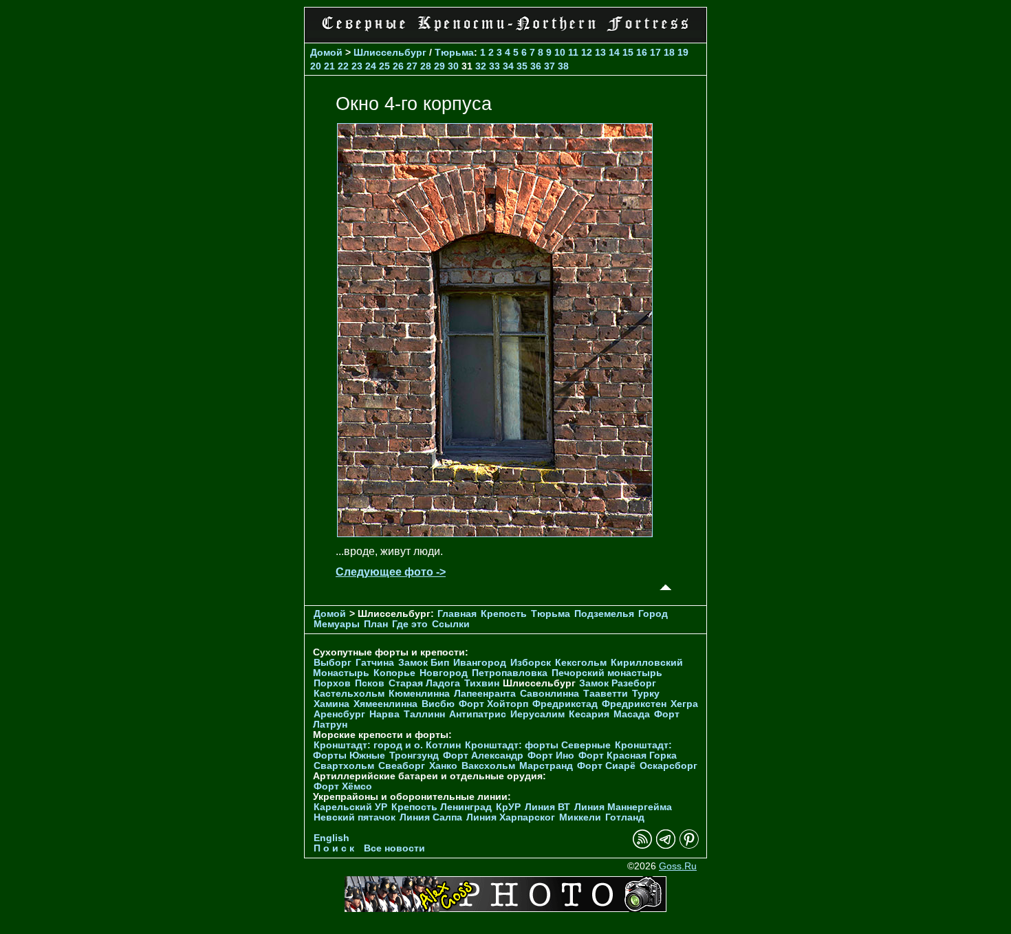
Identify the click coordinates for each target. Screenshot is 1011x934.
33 (494, 66)
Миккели (580, 817)
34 (508, 66)
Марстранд (546, 766)
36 (535, 66)
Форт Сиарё (606, 766)
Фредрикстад (565, 704)
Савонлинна (549, 693)
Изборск (530, 663)
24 (370, 66)
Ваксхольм (488, 766)
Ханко (443, 766)
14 (614, 52)
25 (384, 66)
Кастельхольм (349, 693)
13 (600, 52)
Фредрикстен (634, 704)
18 (669, 52)
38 (563, 66)
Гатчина (375, 663)
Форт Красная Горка (627, 755)
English (331, 838)
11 (573, 52)
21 (329, 66)
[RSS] (642, 845)
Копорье (394, 673)
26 (398, 66)
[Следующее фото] (495, 533)
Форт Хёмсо (343, 786)
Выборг (332, 663)
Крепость (504, 614)
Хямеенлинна (385, 704)
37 (549, 66)
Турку (646, 693)
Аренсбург (339, 714)
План (376, 624)
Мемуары (337, 624)
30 (453, 66)
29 (439, 66)
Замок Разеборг (617, 683)
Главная (457, 614)
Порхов (332, 683)
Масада (631, 714)
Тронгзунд (414, 755)
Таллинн (424, 714)
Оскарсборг (668, 766)
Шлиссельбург (390, 52)
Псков (369, 683)
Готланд (624, 817)
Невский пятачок (354, 817)
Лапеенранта (485, 693)
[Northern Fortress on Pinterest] (689, 845)
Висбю (438, 704)
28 (425, 66)
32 (480, 66)
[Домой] (505, 34)
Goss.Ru (678, 866)
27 (411, 66)
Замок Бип (423, 663)
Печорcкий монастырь (607, 673)
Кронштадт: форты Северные (538, 745)
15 (627, 52)
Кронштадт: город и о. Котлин (387, 745)
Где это (410, 624)
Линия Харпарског (510, 817)
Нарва (384, 714)
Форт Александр (483, 755)
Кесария (589, 714)
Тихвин (481, 683)
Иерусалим (537, 714)
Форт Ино (551, 755)
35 (522, 66)
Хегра (684, 704)
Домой (326, 52)
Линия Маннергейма (623, 807)
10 (559, 52)
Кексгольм (581, 663)
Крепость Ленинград (441, 807)
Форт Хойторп (493, 704)
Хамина (331, 704)
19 (682, 52)
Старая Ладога (424, 683)
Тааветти (605, 693)
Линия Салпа (431, 817)
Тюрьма (454, 52)
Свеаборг (401, 766)
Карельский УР (350, 807)
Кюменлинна (419, 693)
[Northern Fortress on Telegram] (665, 845)
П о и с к (334, 848)
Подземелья (604, 614)
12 (586, 52)
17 (655, 52)
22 (343, 66)
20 (315, 66)
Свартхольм (344, 766)
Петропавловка (509, 673)
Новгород (444, 673)
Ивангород (479, 663)
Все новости (394, 848)
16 (641, 52)
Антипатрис (477, 714)
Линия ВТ (547, 807)
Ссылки (451, 624)
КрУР (508, 807)
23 (356, 66)
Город (653, 614)
